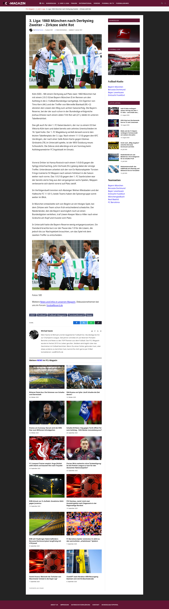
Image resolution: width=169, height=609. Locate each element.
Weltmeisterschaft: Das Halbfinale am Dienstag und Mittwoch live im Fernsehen (130, 168)
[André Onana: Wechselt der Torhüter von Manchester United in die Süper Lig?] (47, 561)
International (85, 3)
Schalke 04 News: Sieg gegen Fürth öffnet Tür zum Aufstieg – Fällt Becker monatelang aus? (84, 429)
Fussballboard (122, 3)
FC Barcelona (114, 202)
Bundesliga (51, 3)
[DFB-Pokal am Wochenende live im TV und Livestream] (113, 123)
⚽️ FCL (41, 3)
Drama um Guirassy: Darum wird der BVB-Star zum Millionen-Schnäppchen (45, 429)
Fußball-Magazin (57, 315)
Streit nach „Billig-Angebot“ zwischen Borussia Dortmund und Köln (130, 145)
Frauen (74, 3)
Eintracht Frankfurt (116, 95)
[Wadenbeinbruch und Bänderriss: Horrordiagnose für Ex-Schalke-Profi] (113, 157)
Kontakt (96, 605)
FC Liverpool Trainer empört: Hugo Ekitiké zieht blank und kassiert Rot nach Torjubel (45, 465)
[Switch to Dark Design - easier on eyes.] (165, 3)
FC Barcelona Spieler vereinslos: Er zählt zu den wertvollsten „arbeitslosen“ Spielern (83, 540)
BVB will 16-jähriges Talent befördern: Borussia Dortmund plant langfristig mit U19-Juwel (45, 541)
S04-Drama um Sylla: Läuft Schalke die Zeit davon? (83, 393)
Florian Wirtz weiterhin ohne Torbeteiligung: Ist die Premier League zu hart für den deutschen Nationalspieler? (84, 466)
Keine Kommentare (61, 30)
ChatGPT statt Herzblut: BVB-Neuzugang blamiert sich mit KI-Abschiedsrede (82, 578)
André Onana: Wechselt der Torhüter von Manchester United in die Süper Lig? (45, 578)
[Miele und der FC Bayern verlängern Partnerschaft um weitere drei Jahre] (113, 133)
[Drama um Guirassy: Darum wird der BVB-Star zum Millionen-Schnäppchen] (47, 412)
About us (54, 605)
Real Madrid (113, 199)
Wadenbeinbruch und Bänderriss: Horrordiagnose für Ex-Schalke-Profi (130, 157)
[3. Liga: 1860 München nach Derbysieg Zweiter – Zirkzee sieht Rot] (65, 88)
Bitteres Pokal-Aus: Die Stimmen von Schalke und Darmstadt (46, 393)
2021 (33, 315)
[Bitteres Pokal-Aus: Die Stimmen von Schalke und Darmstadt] (47, 377)
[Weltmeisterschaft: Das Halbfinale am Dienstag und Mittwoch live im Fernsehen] (113, 169)
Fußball (42, 315)
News (89, 315)
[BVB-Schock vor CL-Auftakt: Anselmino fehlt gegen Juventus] (47, 486)
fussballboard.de (55, 305)
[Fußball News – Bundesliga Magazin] (14, 3)
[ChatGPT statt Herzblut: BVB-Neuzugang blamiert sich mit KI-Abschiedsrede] (84, 561)
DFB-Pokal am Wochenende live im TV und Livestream (130, 121)
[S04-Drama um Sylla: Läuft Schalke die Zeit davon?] (84, 377)
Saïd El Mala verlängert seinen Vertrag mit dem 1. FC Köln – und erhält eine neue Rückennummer (129, 110)
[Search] (162, 3)
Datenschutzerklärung (80, 605)
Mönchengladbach (116, 196)
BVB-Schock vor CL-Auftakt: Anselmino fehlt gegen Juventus (46, 502)
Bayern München (115, 87)
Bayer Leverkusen (116, 92)
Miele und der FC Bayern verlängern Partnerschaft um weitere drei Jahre (129, 133)
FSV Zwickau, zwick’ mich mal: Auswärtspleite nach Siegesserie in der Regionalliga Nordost (82, 503)
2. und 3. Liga (63, 3)
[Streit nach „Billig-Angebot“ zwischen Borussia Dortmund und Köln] (113, 145)
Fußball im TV (108, 3)
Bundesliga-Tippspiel (110, 605)
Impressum (64, 605)
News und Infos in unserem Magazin (57, 301)
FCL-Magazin (30, 9)
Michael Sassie (39, 30)
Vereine (97, 3)
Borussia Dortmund (116, 89)
